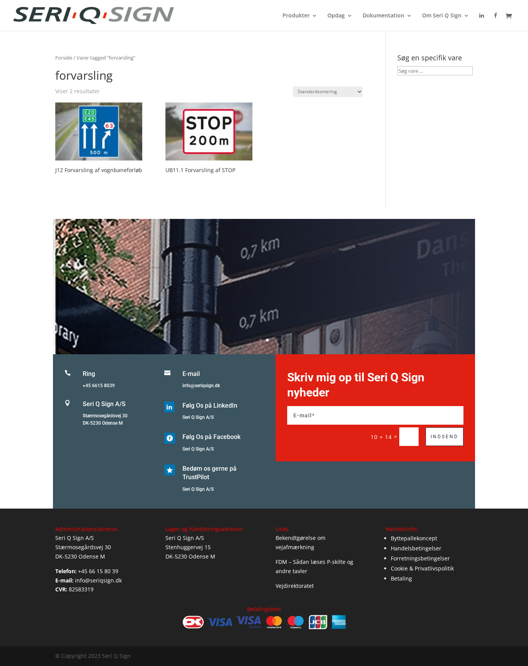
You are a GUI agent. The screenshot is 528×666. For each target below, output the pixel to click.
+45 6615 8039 (99, 385)
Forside (63, 57)
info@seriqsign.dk (201, 385)
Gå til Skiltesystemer (264, 297)
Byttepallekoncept (414, 538)
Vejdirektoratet (295, 585)
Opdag (336, 16)
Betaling (401, 578)
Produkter (296, 16)
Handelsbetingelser (416, 548)
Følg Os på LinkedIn (209, 405)
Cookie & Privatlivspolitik (422, 568)
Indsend (444, 436)
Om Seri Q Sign (442, 16)
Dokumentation (383, 16)
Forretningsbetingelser (420, 558)
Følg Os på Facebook (211, 437)
